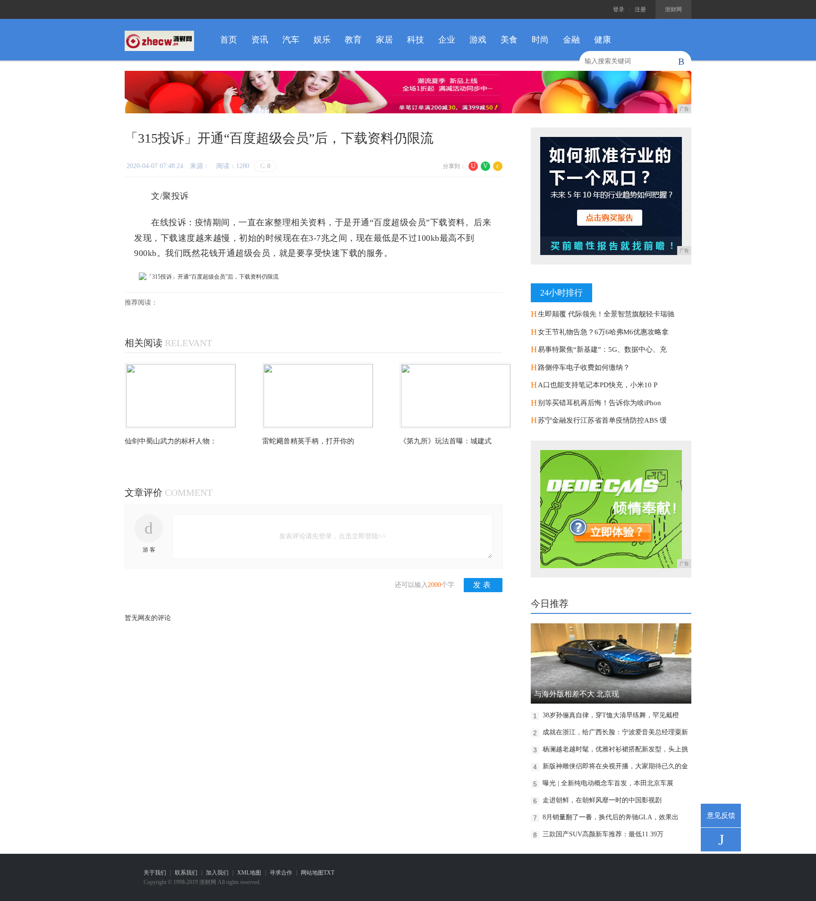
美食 (509, 39)
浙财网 (673, 9)
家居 (384, 39)
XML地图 (249, 872)
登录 (618, 9)
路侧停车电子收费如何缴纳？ (584, 367)
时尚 (540, 39)
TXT (328, 872)
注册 (640, 9)
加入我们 (217, 872)
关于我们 (155, 872)
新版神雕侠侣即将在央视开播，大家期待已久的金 (615, 766)
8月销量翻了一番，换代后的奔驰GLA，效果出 (611, 817)
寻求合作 (281, 872)
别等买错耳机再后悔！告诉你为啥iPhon (599, 403)
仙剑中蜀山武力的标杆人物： (171, 441)
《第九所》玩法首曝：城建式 (446, 441)
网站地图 (312, 872)
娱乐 (322, 39)
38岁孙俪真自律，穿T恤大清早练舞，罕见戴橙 (611, 715)
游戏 (477, 39)
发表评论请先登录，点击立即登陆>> (332, 536)
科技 (415, 39)
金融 (571, 39)
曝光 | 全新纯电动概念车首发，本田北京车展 (608, 783)
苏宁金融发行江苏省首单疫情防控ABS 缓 (602, 420)
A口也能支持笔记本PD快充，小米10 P (597, 385)
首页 (228, 39)
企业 (446, 39)
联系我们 (186, 872)
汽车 (290, 39)
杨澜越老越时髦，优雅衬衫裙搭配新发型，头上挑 (615, 749)
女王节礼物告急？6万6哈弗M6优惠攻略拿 (603, 332)
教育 (353, 39)
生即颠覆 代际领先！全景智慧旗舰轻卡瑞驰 (606, 314)
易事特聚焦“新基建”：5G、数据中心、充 (602, 349)
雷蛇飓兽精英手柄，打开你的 (308, 441)
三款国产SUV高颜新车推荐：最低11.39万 (603, 834)
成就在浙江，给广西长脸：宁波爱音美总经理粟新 (615, 732)
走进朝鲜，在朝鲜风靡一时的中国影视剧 (602, 800)
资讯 (259, 39)
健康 (602, 39)
